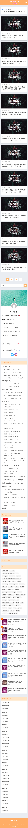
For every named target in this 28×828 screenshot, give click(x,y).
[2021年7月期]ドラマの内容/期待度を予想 (14, 378)
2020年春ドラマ (6, 486)
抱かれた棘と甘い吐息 (6, 597)
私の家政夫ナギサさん (9, 502)
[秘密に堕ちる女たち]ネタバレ (11, 439)
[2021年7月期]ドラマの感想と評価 (12, 375)
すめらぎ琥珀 (5, 576)
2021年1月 (5, 772)
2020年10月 (5, 781)
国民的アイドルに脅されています (9, 592)
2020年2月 (5, 807)
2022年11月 (5, 702)
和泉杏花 (17, 589)
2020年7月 (5, 791)
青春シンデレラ (5, 610)
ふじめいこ (12, 576)
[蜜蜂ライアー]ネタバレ (10, 445)
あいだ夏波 (12, 570)
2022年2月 (5, 731)
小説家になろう (11, 594)
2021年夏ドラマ (6, 366)
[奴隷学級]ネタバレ (8, 428)
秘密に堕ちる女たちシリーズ (8, 602)
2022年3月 (5, 728)
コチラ (18, 350)
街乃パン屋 (18, 605)
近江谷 (14, 608)
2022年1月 (5, 734)
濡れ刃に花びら (12, 600)
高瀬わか (12, 610)
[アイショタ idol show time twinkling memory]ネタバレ (12, 454)
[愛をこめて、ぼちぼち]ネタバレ (12, 431)
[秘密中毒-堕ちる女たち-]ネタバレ (12, 442)
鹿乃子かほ (4, 613)
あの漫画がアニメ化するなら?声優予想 (12, 479)
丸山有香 (22, 586)
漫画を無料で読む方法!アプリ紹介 (11, 465)
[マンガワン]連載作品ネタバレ (11, 447)
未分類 (4, 508)
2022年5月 (5, 721)
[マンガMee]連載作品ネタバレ (11, 409)
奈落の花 (4, 594)
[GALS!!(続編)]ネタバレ (9, 415)
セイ (13, 581)
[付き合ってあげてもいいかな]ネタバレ (13, 450)
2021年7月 (5, 753)
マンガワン (11, 586)
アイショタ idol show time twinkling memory (11, 578)
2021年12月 (5, 737)
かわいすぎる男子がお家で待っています (10, 573)
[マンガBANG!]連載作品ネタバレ (12, 404)
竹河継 (17, 602)
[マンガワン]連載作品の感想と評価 (12, 398)
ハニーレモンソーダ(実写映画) (11, 384)
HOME (15, 821)
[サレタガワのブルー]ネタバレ (11, 418)
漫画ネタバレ (6, 401)
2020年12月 (5, 775)
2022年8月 (5, 712)
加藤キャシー (10, 589)
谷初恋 (10, 608)
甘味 (18, 600)
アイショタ (18, 576)
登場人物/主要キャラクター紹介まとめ (12, 483)
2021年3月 (5, 766)
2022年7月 (5, 715)
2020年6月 (5, 794)
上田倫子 (17, 586)
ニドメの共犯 (5, 584)
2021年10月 (5, 743)
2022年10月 (5, 705)
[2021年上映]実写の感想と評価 (11, 386)
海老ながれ (4, 600)
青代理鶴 (20, 608)
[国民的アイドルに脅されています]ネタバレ (14, 424)
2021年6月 (5, 756)
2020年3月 (5, 804)
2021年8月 (5, 750)
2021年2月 (5, 769)
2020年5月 (5, 797)
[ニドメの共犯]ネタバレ (10, 420)
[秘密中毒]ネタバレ (8, 412)
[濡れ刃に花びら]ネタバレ (10, 434)
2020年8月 (5, 788)
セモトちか (18, 581)
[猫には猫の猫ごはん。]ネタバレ (12, 436)
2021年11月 (5, 740)
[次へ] (20, 279)
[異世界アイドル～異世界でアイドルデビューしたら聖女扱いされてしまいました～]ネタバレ (14, 460)
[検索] (25, 285)
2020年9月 (5, 785)
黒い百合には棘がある (13, 613)
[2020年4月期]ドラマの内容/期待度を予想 (14, 489)
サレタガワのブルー (6, 581)
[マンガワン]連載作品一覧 (10, 473)
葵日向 (22, 602)
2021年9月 (5, 747)
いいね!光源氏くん (8, 492)
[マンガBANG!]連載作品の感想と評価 (13, 392)
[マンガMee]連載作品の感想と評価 (12, 395)
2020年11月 (5, 778)
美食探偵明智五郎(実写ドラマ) (11, 505)
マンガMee (22, 584)
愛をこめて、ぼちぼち (20, 594)
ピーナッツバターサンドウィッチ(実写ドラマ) (14, 498)
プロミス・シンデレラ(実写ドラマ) (12, 372)
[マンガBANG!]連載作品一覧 (11, 468)
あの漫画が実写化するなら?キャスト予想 (13, 476)
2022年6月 (5, 718)
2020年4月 (5, 801)
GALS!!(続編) (5, 570)
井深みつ (4, 589)
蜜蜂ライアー (11, 605)
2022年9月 (5, 709)
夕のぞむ (19, 592)
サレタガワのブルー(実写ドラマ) (12, 369)
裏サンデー (4, 608)
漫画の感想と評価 (7, 389)
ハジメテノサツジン (14, 584)
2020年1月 (5, 810)
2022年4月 (5, 724)
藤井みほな (4, 605)
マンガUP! (4, 586)
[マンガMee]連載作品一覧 (10, 471)
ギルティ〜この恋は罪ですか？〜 (12, 494)
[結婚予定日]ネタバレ (9, 407)
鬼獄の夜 (18, 610)
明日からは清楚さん (17, 597)
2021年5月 (5, 759)
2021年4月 (5, 762)
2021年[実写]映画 (7, 380)
